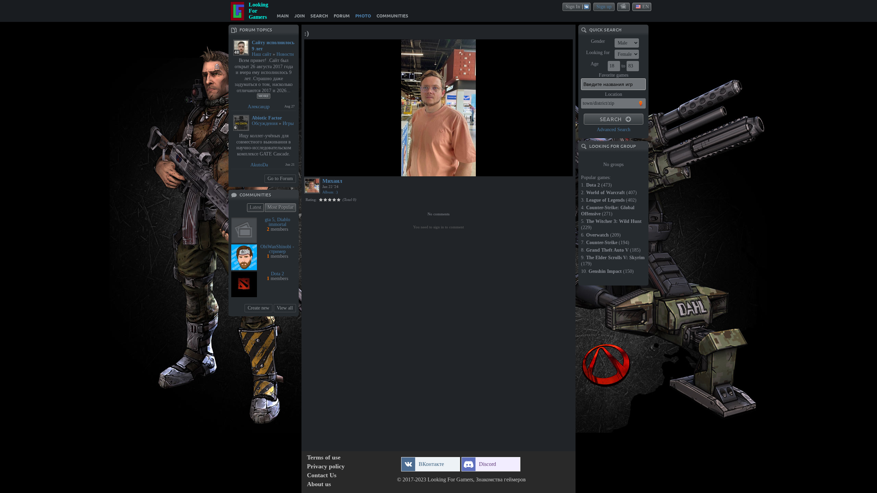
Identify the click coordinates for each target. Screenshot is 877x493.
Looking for (598, 52)
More (263, 96)
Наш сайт (261, 54)
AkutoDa (259, 164)
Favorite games (613, 75)
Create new (258, 308)
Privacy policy (326, 466)
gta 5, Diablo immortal (277, 222)
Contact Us (321, 475)
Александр (259, 106)
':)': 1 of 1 (318, 170)
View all (285, 308)
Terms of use (324, 457)
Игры (288, 123)
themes (623, 6)
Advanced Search (613, 129)
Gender (598, 41)
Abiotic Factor (267, 118)
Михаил (332, 181)
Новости (285, 54)
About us (319, 484)
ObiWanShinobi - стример (277, 249)
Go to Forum (280, 178)
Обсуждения (264, 123)
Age (594, 63)
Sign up (604, 6)
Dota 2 (277, 273)
